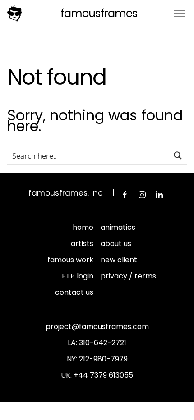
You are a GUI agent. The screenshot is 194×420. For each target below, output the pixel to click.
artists (82, 243)
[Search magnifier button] (178, 155)
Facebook (125, 194)
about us (116, 243)
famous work (70, 260)
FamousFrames (98, 13)
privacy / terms (128, 276)
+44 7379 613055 (103, 375)
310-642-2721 (102, 343)
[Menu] (179, 13)
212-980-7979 (103, 359)
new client (119, 260)
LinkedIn (159, 194)
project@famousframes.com (97, 326)
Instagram (142, 194)
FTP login (77, 276)
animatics (118, 227)
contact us (74, 292)
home (83, 227)
